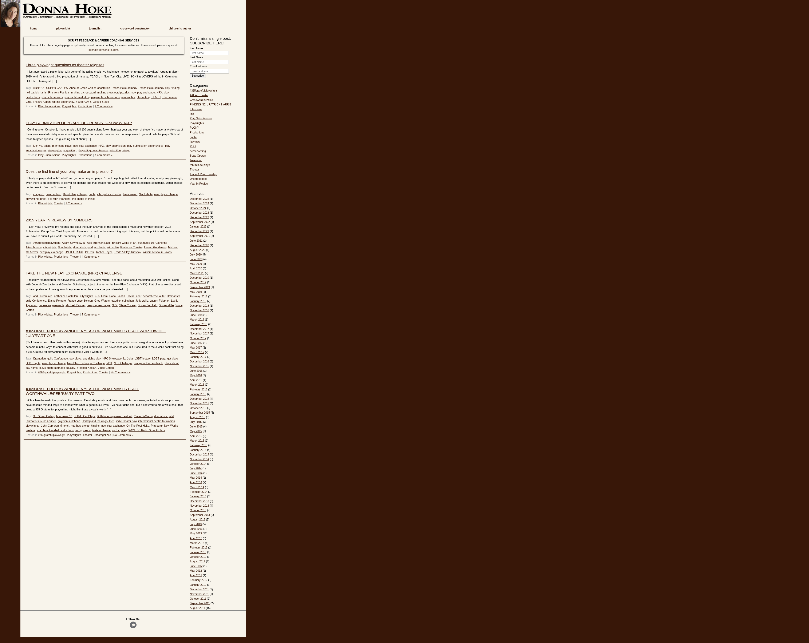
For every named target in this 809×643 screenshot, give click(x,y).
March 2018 (197, 319)
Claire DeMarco (143, 416)
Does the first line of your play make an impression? (69, 171)
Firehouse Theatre (131, 247)
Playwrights (69, 106)
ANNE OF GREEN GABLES (50, 87)
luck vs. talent (42, 145)
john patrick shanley (109, 194)
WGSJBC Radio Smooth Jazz (147, 430)
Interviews (196, 109)
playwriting (143, 97)
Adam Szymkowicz (74, 242)
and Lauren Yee (42, 296)
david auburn (53, 194)
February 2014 (198, 491)
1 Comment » (74, 203)
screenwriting (198, 151)
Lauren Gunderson (155, 247)
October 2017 (198, 338)
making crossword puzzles (113, 92)
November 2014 (199, 459)
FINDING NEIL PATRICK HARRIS (211, 104)
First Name (196, 48)
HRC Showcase (112, 358)
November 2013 (199, 505)
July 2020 (196, 254)
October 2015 (198, 408)
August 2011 (197, 608)
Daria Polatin (117, 296)
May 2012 (196, 570)
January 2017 (198, 356)
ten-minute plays (200, 164)
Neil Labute (146, 194)
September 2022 (200, 222)
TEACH (156, 97)
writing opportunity (63, 101)
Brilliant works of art (124, 242)
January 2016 (198, 394)
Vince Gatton (106, 367)
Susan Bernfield (147, 305)
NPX (159, 92)
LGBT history (142, 358)
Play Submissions (49, 106)
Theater (58, 203)
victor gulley (119, 430)
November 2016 (199, 366)
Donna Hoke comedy (124, 87)
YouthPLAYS (84, 101)
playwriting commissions (93, 150)
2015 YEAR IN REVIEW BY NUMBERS (59, 220)
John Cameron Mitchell (55, 425)
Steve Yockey (127, 305)
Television (196, 160)
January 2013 (198, 552)
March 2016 (197, 384)
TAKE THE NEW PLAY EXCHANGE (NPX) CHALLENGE (74, 273)
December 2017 (199, 328)
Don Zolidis (65, 247)
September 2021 (200, 235)
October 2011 (198, 598)
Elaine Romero (57, 300)
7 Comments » (104, 155)
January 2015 (198, 449)
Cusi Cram (101, 296)
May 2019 (196, 291)
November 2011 (199, 594)
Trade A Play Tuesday (127, 252)
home (33, 28)
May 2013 (196, 533)
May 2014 (196, 477)
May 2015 (196, 431)
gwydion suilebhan (122, 300)
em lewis (99, 247)
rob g (78, 430)
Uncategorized (102, 435)
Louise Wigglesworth (51, 305)
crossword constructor (135, 28)
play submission (116, 145)
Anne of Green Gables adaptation (89, 87)
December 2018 (199, 305)
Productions (85, 106)
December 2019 (199, 277)
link (192, 113)
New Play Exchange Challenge (86, 363)
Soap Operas (198, 155)
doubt (92, 194)
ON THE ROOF (74, 252)
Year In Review (199, 183)
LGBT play (158, 358)
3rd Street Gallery (44, 416)
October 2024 (198, 208)
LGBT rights (33, 363)
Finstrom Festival (59, 92)
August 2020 (197, 250)
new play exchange (143, 92)
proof (43, 198)
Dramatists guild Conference (50, 358)
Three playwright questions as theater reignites (65, 65)
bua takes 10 (146, 242)
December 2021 (199, 231)
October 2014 (198, 463)
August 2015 (197, 417)
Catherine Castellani (66, 296)
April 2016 (196, 380)
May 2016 (196, 375)
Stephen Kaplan (86, 367)
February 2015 (198, 445)
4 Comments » (91, 256)
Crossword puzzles (201, 99)
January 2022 (198, 226)
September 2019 (200, 287)
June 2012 (196, 566)
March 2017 (197, 352)
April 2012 (196, 575)
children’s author (180, 28)
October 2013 (198, 510)
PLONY (89, 252)
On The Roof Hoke (137, 425)
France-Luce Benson (80, 300)
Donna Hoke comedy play (154, 87)
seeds (87, 430)
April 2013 (196, 538)
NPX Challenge (123, 363)
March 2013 (197, 542)
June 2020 (196, 259)
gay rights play (92, 358)
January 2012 (198, 584)
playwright (63, 28)
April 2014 (196, 482)
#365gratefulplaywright (46, 242)
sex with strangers (59, 198)
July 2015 (196, 421)
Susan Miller (166, 305)
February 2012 (198, 580)
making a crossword (83, 92)
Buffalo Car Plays (84, 416)
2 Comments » (104, 106)
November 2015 (199, 403)
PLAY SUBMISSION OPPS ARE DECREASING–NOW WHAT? (79, 123)
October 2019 (198, 282)
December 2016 (199, 361)
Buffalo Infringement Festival (114, 416)
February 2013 (198, 547)
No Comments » (120, 372)
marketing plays (62, 145)
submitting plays (120, 150)
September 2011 (200, 603)
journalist (95, 28)
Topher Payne (104, 252)
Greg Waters (102, 300)
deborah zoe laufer (154, 296)
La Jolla (128, 358)
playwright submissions (105, 97)
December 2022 (199, 217)
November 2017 (199, 333)
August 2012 (197, 561)
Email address (198, 66)
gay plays (75, 358)
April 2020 (196, 268)
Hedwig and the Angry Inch (98, 421)
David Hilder (134, 296)
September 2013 (200, 515)
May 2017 (196, 347)
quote (193, 137)
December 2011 (199, 589)
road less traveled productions (55, 430)
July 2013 (196, 524)
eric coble (113, 247)
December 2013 (199, 501)
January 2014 (198, 496)
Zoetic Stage (101, 101)
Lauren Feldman (159, 300)
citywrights (49, 247)
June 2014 (196, 473)
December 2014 (199, 454)
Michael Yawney (75, 305)
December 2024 (199, 203)
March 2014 (197, 487)
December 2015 (199, 398)
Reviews (195, 141)
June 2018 (196, 315)
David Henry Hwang (75, 194)
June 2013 (196, 528)
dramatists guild (83, 247)
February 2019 (198, 296)
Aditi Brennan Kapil (98, 242)
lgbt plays (172, 358)
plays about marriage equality (57, 367)
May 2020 (196, 263)
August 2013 (197, 519)
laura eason (130, 194)
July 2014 (196, 468)
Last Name (196, 57)
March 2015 (197, 440)
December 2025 (199, 198)
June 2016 (196, 370)
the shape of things (83, 198)
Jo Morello (141, 300)
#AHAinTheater (199, 95)
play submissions (52, 97)
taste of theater (101, 430)
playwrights (128, 97)
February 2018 (198, 324)
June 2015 (196, 426)
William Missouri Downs (157, 252)
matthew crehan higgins (85, 425)
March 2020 (197, 273)
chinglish (38, 194)
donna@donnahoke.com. (103, 49)
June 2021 (196, 240)
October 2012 (198, 556)
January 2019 (198, 301)
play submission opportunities (145, 145)
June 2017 (196, 343)
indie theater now (126, 421)
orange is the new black (148, 363)
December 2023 (199, 212)
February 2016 (198, 389)
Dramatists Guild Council (41, 421)
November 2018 (199, 310)
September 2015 (200, 412)
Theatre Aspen (42, 101)
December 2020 (199, 245)
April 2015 (196, 436)
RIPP (193, 146)
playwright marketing (77, 97)
